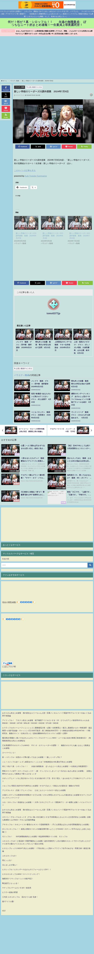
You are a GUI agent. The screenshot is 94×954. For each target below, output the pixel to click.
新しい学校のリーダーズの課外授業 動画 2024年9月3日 (53, 235)
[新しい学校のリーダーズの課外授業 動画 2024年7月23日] (80, 223)
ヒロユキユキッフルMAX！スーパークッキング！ (21, 874)
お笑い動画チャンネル (35, 87)
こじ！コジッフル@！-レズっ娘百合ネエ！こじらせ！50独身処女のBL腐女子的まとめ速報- (37, 762)
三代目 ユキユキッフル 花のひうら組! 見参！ (20, 897)
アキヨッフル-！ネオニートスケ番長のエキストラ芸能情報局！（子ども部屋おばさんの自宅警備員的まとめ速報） (46, 824)
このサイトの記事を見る (25, 170)
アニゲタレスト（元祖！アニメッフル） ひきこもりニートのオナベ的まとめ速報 (34, 790)
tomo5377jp (53, 313)
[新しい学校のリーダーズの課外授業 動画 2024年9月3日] (53, 223)
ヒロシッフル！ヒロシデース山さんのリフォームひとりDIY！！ (26, 869)
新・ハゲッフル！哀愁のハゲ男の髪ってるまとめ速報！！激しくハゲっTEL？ (32, 757)
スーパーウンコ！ (9, 753)
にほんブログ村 (9, 667)
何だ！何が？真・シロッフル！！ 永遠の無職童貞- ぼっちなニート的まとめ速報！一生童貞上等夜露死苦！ (45, 766)
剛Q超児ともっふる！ (10, 883)
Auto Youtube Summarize (36, 176)
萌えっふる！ (7, 860)
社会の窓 (5, 559)
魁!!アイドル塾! (8, 901)
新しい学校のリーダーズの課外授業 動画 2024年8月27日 (26, 235)
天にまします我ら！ (10, 865)
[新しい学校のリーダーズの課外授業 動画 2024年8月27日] (26, 223)
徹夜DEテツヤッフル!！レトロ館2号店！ (17, 878)
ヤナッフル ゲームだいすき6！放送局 (16, 888)
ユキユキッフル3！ (9, 856)
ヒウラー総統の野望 (10, 892)
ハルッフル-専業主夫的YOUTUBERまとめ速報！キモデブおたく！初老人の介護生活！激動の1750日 (41, 786)
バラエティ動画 (19, 87)
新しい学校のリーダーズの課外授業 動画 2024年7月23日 (79, 235)
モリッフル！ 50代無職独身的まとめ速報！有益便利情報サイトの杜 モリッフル (35, 836)
